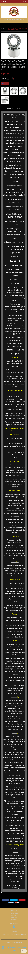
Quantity (3, 78)
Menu (4, 1)
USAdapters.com (18, 942)
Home (2, 28)
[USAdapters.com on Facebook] (14, 927)
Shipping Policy (14, 917)
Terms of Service (14, 913)
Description (10, 108)
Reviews (17, 108)
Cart (25, 1)
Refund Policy (14, 919)
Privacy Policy (14, 915)
